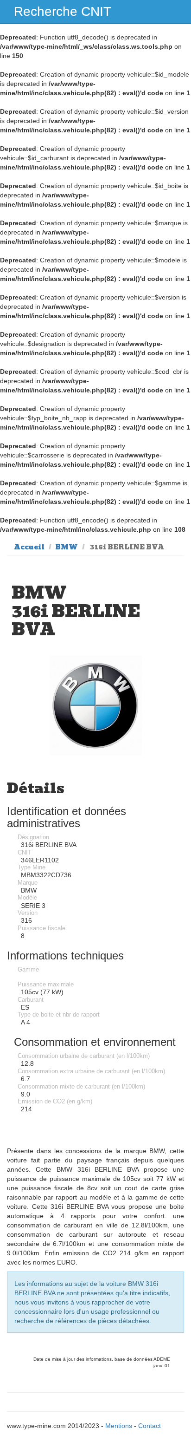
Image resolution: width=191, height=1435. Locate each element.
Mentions (118, 1425)
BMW (66, 547)
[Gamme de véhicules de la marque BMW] (95, 705)
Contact (149, 1425)
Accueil (29, 547)
